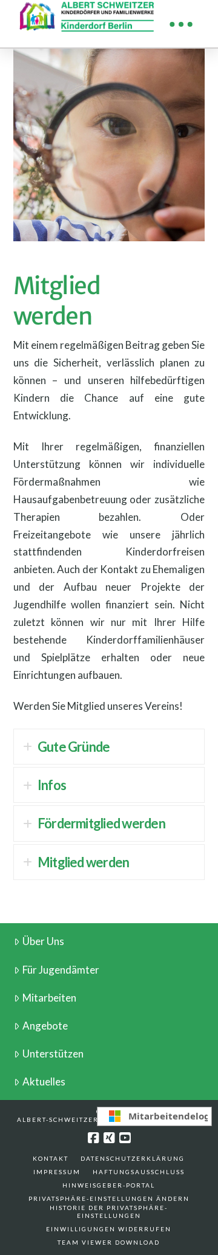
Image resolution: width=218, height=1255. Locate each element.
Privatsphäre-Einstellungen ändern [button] (109, 1198)
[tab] (109, 746)
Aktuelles (43, 1081)
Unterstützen (53, 1053)
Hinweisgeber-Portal (108, 1185)
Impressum (57, 1171)
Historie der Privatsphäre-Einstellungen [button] (109, 1211)
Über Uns (43, 941)
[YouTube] (124, 1138)
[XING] (109, 1138)
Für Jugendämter (60, 969)
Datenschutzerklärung (133, 1158)
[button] (181, 24)
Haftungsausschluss (139, 1171)
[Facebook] (93, 1138)
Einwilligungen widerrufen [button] (108, 1229)
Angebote (45, 1025)
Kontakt (50, 1158)
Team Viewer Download (109, 1242)
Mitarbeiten (49, 997)
